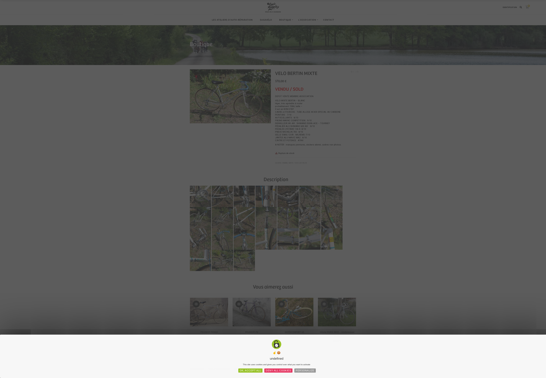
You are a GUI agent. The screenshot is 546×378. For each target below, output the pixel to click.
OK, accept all (250, 370)
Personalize (305, 370)
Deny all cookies (278, 370)
